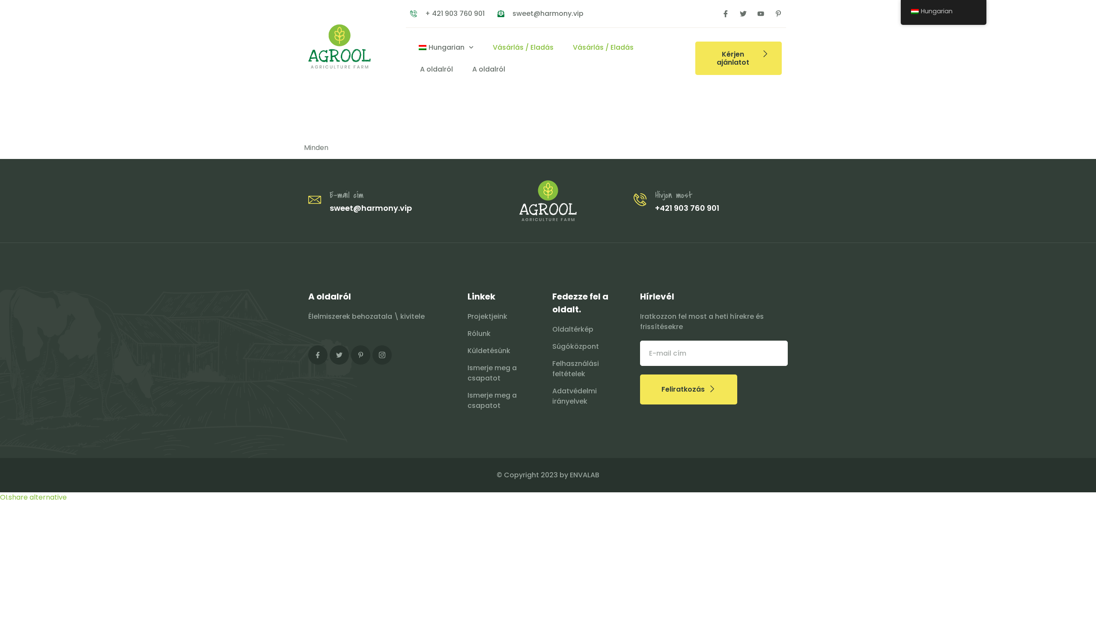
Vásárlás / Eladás (523, 47)
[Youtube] (760, 13)
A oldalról (436, 69)
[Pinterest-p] (778, 13)
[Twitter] (743, 13)
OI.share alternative (33, 497)
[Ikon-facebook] (725, 13)
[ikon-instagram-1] (382, 355)
